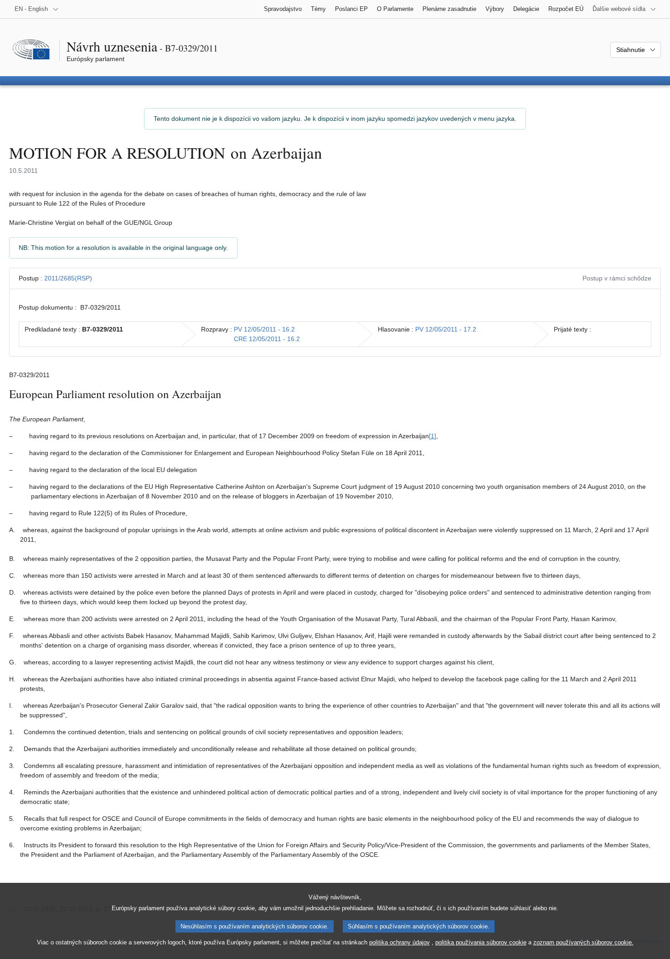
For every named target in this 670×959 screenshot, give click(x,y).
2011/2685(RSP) (68, 278)
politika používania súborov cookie (480, 942)
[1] (432, 436)
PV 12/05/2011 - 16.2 (264, 329)
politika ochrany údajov (399, 942)
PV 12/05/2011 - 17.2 (445, 329)
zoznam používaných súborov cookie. (583, 942)
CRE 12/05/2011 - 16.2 (267, 338)
